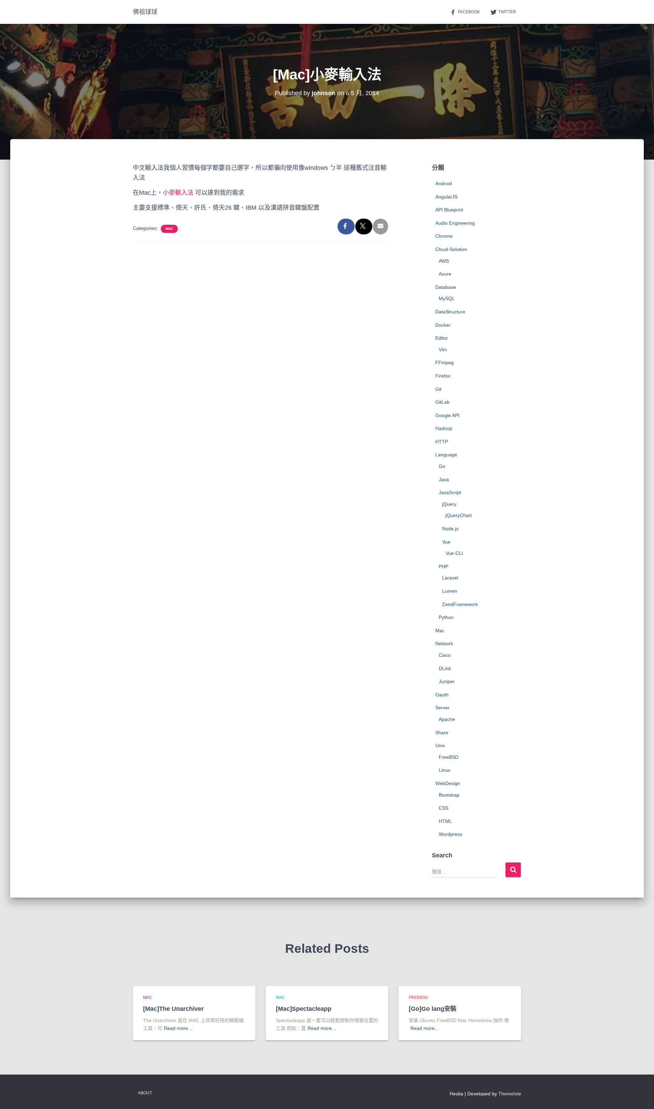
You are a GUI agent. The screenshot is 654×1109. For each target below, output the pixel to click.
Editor (441, 338)
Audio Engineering (455, 223)
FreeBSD (448, 757)
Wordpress (450, 834)
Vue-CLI (454, 553)
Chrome (444, 236)
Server (442, 707)
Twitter (507, 12)
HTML (445, 821)
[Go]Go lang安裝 (432, 1008)
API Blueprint (449, 209)
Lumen (449, 591)
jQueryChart (459, 515)
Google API (447, 415)
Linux (444, 770)
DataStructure (450, 311)
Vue (446, 542)
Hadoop (443, 428)
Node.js (450, 528)
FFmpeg (444, 362)
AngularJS (446, 196)
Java (444, 479)
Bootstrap (449, 795)
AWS (444, 261)
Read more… (178, 1028)
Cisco (445, 655)
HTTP (441, 441)
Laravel (450, 577)
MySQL (447, 298)
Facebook (469, 12)
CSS (443, 808)
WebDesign (447, 783)
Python (446, 617)
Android (443, 183)
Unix (440, 745)
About (145, 1093)
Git (438, 389)
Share (441, 732)
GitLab (442, 402)
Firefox (442, 376)
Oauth (442, 694)
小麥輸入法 (178, 192)
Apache (447, 719)
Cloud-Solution (451, 249)
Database (445, 287)
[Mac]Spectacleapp (303, 1008)
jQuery (449, 504)
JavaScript (450, 492)
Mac (169, 229)
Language (446, 454)
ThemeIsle (509, 1093)
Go (442, 466)
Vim (443, 349)
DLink (445, 668)
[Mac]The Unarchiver (173, 1008)
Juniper (447, 681)
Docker (443, 325)
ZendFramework (460, 604)
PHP (443, 566)
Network (444, 643)
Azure (445, 274)
